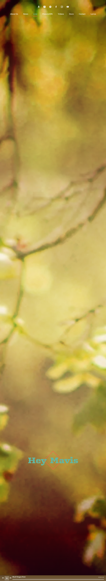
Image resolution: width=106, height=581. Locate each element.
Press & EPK (47, 14)
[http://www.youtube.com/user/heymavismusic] (68, 7)
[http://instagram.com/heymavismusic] (62, 7)
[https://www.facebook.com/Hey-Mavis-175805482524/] (56, 7)
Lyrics (93, 14)
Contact (82, 14)
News (25, 14)
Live (35, 14)
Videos (61, 14)
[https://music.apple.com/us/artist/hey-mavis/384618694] (44, 7)
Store (71, 14)
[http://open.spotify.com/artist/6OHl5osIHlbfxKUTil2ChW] (50, 7)
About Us (14, 14)
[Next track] (10, 578)
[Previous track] (3, 578)
